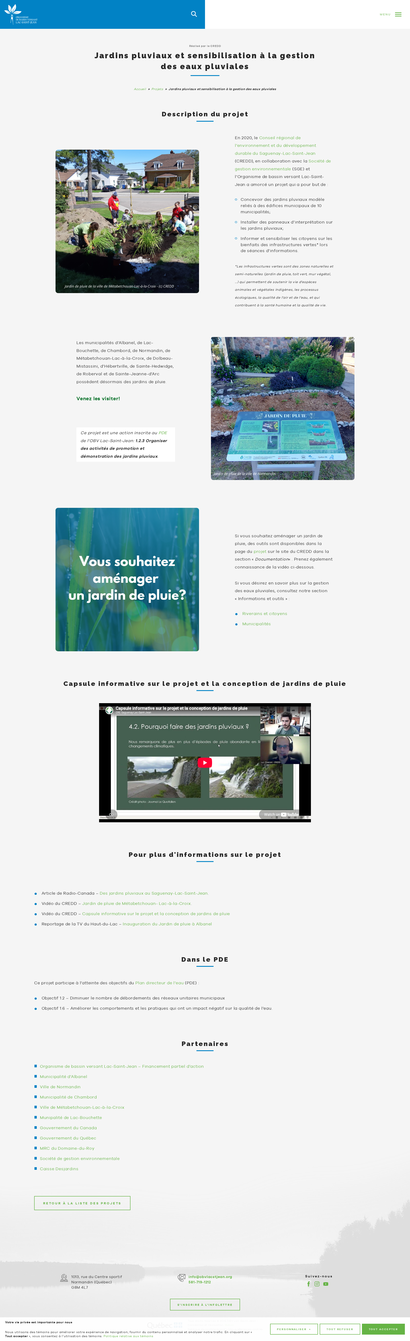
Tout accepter (383, 1329)
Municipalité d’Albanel (63, 1076)
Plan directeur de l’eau (159, 982)
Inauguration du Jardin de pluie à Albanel (167, 924)
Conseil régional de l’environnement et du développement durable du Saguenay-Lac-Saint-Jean (275, 145)
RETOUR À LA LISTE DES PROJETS (82, 1203)
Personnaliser (294, 1329)
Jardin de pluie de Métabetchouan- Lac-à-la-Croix (136, 903)
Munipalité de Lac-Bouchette (71, 1117)
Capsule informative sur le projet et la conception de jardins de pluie (156, 913)
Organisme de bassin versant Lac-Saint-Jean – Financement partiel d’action (122, 1066)
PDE (162, 432)
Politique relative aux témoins (128, 1336)
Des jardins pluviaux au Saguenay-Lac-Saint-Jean (154, 893)
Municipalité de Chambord (68, 1097)
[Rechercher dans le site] (194, 14)
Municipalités (256, 623)
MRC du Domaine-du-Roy (67, 1148)
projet (260, 551)
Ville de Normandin (60, 1086)
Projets (157, 89)
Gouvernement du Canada (68, 1127)
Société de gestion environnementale (80, 1158)
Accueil (140, 89)
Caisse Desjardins (59, 1168)
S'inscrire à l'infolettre (205, 1304)
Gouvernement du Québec (68, 1138)
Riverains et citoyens (264, 613)
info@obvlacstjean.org (210, 1277)
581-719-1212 (200, 1282)
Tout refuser (340, 1329)
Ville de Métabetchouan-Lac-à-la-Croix (82, 1107)
